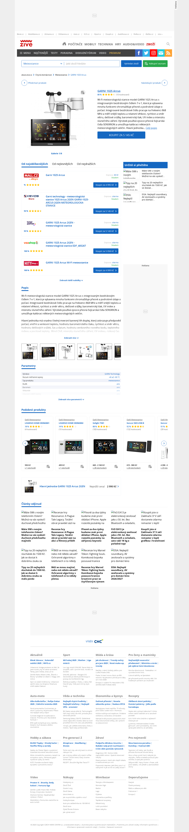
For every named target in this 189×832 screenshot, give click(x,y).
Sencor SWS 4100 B (135, 423)
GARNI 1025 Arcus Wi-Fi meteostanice (67, 262)
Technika (105, 44)
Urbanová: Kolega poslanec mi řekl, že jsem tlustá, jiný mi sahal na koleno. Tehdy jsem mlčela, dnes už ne (44, 669)
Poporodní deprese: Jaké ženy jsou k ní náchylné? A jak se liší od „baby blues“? (110, 766)
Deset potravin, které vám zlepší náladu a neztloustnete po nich (111, 761)
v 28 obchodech (100, 468)
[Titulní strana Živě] (64, 43)
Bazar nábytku (101, 809)
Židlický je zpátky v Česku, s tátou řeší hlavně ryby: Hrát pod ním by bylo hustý (77, 684)
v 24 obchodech (134, 468)
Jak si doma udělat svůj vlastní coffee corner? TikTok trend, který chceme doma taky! (77, 757)
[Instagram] (153, 53)
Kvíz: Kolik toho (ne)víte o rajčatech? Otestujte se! (142, 719)
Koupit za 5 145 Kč (121, 135)
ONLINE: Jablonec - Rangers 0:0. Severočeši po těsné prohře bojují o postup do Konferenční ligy (76, 676)
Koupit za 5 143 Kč (105, 231)
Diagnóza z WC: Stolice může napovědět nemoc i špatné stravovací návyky (110, 755)
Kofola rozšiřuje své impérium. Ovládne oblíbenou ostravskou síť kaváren (111, 714)
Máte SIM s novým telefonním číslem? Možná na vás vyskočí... (153, 173)
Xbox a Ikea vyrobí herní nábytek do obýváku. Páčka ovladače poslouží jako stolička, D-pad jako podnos (143, 757)
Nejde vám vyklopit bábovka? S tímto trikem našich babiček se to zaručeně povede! (142, 713)
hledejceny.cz (68, 782)
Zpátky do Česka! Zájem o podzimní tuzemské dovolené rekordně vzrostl (44, 751)
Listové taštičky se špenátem (139, 675)
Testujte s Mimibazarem (105, 782)
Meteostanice (61, 75)
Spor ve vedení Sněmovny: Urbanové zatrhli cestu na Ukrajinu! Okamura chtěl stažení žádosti (44, 684)
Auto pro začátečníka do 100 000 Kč (76, 803)
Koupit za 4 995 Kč (105, 184)
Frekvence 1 (132, 791)
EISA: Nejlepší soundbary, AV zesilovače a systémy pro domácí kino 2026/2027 (122, 573)
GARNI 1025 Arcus (108, 91)
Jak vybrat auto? (69, 812)
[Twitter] (146, 53)
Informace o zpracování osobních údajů (82, 827)
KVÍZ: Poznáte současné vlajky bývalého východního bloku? (41, 763)
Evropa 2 (131, 794)
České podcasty (134, 785)
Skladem (114, 177)
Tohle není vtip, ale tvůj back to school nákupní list (77, 751)
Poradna (66, 53)
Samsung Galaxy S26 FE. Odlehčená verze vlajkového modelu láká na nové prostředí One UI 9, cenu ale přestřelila (77, 720)
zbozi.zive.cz (26, 75)
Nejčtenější (41, 53)
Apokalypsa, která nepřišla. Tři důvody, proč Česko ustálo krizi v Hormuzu (110, 709)
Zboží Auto (67, 806)
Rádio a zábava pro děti (137, 788)
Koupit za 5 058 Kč (105, 251)
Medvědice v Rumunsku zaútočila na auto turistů (44, 801)
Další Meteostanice (33, 419)
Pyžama (99, 794)
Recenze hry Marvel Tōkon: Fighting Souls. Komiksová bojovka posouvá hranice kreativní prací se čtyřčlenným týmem (93, 574)
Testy (54, 53)
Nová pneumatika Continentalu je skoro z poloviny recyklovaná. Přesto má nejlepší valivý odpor (44, 710)
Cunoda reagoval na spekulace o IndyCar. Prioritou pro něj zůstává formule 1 (43, 718)
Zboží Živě (67, 785)
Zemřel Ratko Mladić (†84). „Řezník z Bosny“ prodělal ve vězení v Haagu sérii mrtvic (45, 676)
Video (102, 53)
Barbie (98, 788)
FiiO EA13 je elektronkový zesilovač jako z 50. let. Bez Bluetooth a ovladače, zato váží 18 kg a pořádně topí (124, 536)
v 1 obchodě (30, 468)
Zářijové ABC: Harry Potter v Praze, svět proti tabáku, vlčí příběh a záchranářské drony (143, 764)
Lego (97, 791)
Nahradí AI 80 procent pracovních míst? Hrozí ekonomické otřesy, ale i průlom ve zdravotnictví (111, 720)
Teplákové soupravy (103, 800)
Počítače (75, 44)
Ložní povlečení (102, 806)
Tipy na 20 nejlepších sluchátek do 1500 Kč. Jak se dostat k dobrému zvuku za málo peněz (33, 573)
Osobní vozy (68, 788)
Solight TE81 (98, 423)
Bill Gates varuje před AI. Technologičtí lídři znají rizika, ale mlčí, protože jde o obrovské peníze (77, 713)
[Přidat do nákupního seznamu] (82, 92)
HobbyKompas (68, 800)
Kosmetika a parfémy (104, 797)
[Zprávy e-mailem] (161, 53)
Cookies (102, 827)
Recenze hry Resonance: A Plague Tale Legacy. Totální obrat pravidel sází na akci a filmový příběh (63, 535)
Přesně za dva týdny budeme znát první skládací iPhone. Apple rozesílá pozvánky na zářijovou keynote (93, 535)
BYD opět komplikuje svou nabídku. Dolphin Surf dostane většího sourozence (44, 725)
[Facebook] (138, 53)
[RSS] (168, 53)
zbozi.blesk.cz (68, 794)
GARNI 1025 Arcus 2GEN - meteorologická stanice (60, 224)
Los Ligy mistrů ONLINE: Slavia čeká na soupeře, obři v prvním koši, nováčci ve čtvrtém (78, 669)
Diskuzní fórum (85, 53)
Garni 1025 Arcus (55, 175)
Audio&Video (133, 44)
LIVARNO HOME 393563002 (71, 423)
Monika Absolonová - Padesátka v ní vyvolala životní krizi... (142, 671)
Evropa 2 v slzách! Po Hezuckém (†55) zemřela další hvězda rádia (110, 683)
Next (163, 443)
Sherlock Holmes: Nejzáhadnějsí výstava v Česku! (42, 796)
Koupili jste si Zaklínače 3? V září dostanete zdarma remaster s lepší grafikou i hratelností (153, 535)
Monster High (101, 785)
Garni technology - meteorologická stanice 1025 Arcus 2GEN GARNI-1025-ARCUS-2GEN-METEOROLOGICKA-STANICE (67, 201)
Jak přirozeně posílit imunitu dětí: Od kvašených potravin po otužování (142, 679)
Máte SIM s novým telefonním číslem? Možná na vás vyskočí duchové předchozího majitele (33, 535)
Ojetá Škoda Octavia (71, 809)
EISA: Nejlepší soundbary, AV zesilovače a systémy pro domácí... (154, 197)
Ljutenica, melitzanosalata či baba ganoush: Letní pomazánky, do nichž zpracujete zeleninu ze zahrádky (142, 725)
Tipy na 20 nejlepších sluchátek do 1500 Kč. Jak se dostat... (154, 185)
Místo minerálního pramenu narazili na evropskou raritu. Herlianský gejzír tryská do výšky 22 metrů (45, 757)
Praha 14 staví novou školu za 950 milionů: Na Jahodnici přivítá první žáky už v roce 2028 (111, 677)
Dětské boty (100, 803)
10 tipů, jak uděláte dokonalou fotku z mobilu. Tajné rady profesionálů (77, 727)
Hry (118, 44)
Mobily (90, 44)
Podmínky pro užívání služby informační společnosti (137, 825)
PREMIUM (115, 53)
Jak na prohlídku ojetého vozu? (75, 797)
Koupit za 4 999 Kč (105, 270)
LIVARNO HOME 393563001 (37, 423)
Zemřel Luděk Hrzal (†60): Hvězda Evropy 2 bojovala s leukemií (42, 791)
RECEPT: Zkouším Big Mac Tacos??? (76, 762)
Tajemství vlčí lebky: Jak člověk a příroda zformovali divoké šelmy (140, 751)
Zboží (150, 44)
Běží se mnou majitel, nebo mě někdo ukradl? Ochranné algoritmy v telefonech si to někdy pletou (64, 573)
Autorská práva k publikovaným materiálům (98, 825)
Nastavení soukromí (114, 827)
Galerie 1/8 (56, 153)
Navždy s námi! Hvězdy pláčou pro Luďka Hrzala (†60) (109, 671)
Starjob (131, 782)
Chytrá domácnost (43, 75)
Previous (25, 443)
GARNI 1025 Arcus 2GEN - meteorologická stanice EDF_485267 (66, 244)
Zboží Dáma (67, 791)
